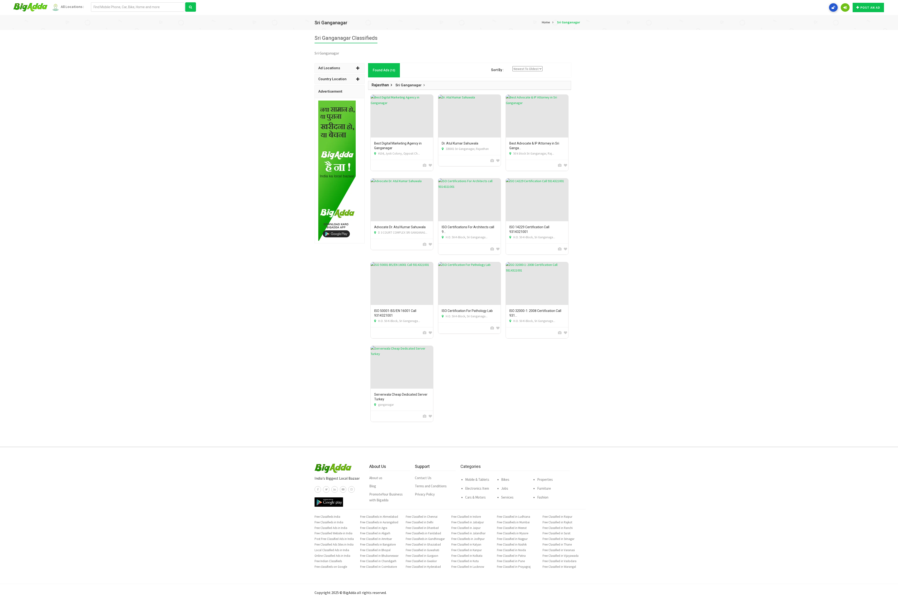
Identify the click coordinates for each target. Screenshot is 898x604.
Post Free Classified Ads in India (334, 539)
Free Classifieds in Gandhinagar (425, 539)
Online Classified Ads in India (332, 556)
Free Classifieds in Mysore (512, 533)
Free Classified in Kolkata (466, 556)
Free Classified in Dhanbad (422, 528)
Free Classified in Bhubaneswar (379, 556)
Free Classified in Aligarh (375, 533)
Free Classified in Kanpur (466, 550)
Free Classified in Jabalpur (467, 522)
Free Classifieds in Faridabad (423, 533)
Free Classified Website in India (333, 533)
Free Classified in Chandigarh (378, 561)
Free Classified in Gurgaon (422, 556)
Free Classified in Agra (373, 528)
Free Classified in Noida (511, 550)
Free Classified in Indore (466, 517)
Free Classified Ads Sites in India (334, 544)
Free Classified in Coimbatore (378, 567)
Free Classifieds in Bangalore (378, 544)
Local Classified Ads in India (332, 550)
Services (507, 497)
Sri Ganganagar (568, 22)
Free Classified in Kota (465, 561)
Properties (545, 479)
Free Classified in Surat (556, 533)
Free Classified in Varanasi (559, 550)
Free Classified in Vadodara (559, 561)
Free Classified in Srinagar (558, 539)
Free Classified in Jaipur (466, 528)
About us (375, 478)
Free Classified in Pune (511, 561)
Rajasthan (380, 85)
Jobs (504, 488)
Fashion (542, 497)
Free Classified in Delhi (419, 522)
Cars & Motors (475, 497)
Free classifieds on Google (331, 567)
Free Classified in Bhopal (375, 550)
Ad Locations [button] (329, 68)
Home (546, 22)
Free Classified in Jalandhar (468, 533)
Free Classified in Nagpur (512, 539)
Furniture (544, 488)
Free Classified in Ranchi (558, 528)
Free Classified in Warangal (559, 567)
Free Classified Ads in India (331, 528)
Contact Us (423, 478)
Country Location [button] (332, 79)
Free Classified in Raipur (557, 517)
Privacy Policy (425, 494)
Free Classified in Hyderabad (423, 567)
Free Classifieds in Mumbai (513, 522)
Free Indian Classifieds (328, 561)
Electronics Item (477, 488)
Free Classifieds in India (329, 522)
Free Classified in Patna (511, 556)
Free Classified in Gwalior (421, 561)
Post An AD (870, 7)
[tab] (339, 68)
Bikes (505, 479)
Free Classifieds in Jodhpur (468, 539)
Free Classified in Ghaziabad (423, 544)
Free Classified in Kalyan (466, 544)
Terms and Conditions (431, 486)
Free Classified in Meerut (512, 528)
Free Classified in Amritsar (376, 539)
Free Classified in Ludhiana (513, 517)
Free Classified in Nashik (512, 544)
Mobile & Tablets (477, 479)
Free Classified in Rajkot (557, 522)
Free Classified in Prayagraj (514, 567)
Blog (372, 486)
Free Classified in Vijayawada (561, 556)
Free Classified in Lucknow (467, 567)
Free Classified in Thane (557, 544)
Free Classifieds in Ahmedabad (379, 517)
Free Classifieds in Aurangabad (379, 522)
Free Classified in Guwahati (422, 550)
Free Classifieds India (327, 517)
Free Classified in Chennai (422, 517)
